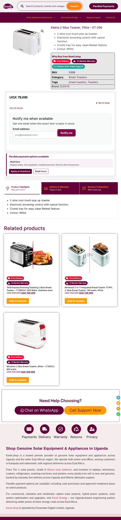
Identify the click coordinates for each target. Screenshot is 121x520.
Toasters (93, 82)
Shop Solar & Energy (69, 17)
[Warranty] (60, 429)
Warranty (60, 437)
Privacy (92, 437)
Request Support (93, 17)
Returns (76, 437)
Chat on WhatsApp (41, 410)
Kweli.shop (12, 508)
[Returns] (76, 429)
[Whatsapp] (118, 414)
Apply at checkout (20, 171)
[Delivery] (44, 429)
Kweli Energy (59, 498)
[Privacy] (92, 429)
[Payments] (29, 429)
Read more (40, 171)
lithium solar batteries (59, 469)
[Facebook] (118, 403)
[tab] (22, 188)
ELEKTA (64, 86)
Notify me (66, 132)
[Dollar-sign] (118, 397)
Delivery (45, 437)
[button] (42, 31)
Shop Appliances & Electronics (39, 17)
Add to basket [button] (17, 301)
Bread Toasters (78, 77)
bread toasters (77, 82)
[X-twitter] (118, 408)
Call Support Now (85, 410)
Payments (29, 437)
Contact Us (110, 17)
